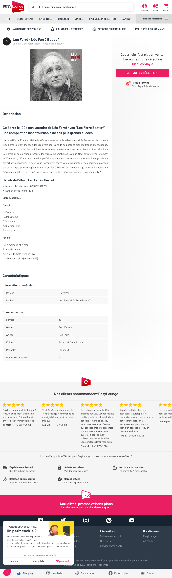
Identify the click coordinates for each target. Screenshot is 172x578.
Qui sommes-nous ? (110, 536)
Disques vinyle (142, 64)
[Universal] (7, 41)
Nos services (107, 540)
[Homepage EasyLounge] (13, 7)
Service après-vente (111, 545)
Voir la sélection (145, 72)
